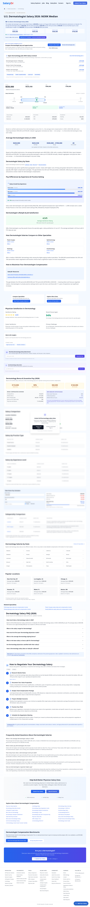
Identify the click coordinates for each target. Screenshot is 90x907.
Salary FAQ (54, 881)
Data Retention (66, 893)
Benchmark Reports (44, 890)
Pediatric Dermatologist (12, 69)
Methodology (66, 875)
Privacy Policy (66, 881)
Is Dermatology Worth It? (63, 812)
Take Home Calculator (33, 877)
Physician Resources (56, 883)
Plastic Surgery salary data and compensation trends (58, 607)
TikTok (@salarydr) (79, 873)
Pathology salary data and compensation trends (16, 607)
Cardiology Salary (36, 806)
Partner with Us (66, 879)
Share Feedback (55, 879)
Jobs (43, 3)
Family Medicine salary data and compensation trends (58, 609)
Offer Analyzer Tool (36, 818)
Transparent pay (10, 74)
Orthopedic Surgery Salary (12, 810)
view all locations (42, 164)
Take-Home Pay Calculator (11, 816)
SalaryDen (53, 3)
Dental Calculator (20, 882)
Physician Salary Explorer (11, 806)
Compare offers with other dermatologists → (19, 277)
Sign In (68, 3)
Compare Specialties (32, 881)
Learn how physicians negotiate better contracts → (20, 274)
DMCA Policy (66, 891)
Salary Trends (43, 877)
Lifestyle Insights (43, 882)
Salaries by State (8, 883)
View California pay (53, 48)
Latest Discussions (56, 875)
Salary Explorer (36, 3)
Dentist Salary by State (22, 878)
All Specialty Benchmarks (36, 840)
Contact (65, 877)
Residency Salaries (9, 885)
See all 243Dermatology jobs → (77, 55)
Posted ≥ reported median (21, 74)
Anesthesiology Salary (63, 810)
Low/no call (30, 74)
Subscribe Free (79, 356)
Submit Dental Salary (21, 880)
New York (35, 164)
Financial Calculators (32, 875)
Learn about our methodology (18, 655)
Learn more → (13, 679)
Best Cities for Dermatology (12, 812)
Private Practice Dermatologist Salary (66, 818)
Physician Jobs (31, 883)
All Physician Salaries (9, 872)
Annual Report (43, 888)
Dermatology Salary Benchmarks (13, 808)
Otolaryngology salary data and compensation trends (17, 609)
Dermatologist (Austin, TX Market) (14, 61)
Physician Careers (44, 872)
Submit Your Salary (80, 3)
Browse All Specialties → (54, 301)
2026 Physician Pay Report (64, 814)
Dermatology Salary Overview (64, 806)
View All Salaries (52, 791)
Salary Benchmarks (44, 875)
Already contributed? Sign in (51, 427)
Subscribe (81, 368)
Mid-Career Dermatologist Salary (13, 818)
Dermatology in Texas (37, 812)
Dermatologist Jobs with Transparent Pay (41, 814)
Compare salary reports (54, 44)
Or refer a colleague (52, 858)
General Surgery (8, 877)
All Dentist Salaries (21, 872)
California (27, 164)
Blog (47, 3)
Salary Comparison (32, 872)
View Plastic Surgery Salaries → (21, 301)
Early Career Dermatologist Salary (65, 816)
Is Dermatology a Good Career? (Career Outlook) (16, 823)
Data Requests (66, 899)
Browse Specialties (12, 8)
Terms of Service (67, 883)
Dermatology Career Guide (64, 820)
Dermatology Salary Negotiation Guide (40, 808)
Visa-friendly (37, 74)
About (64, 872)
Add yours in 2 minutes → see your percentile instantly (32, 37)
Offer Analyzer (31, 879)
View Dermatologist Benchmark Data (17, 840)
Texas (31, 164)
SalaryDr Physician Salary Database (16, 34)
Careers (60, 3)
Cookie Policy (66, 895)
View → (8, 243)
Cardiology (7, 881)
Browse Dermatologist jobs (68, 44)
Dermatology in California (64, 808)
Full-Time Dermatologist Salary (13, 820)
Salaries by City (8, 875)
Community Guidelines (68, 889)
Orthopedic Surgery (9, 879)
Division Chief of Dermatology (13, 65)
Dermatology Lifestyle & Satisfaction (40, 810)
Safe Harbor (66, 897)
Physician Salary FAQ (36, 816)
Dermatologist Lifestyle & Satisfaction (14, 814)
